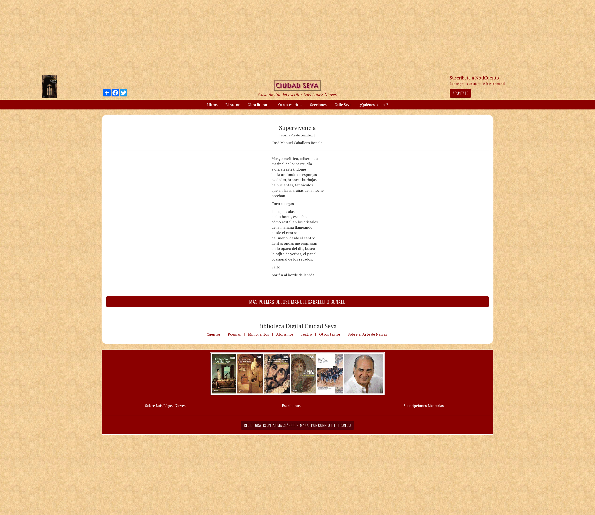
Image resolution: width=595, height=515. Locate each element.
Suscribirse (273, 293)
